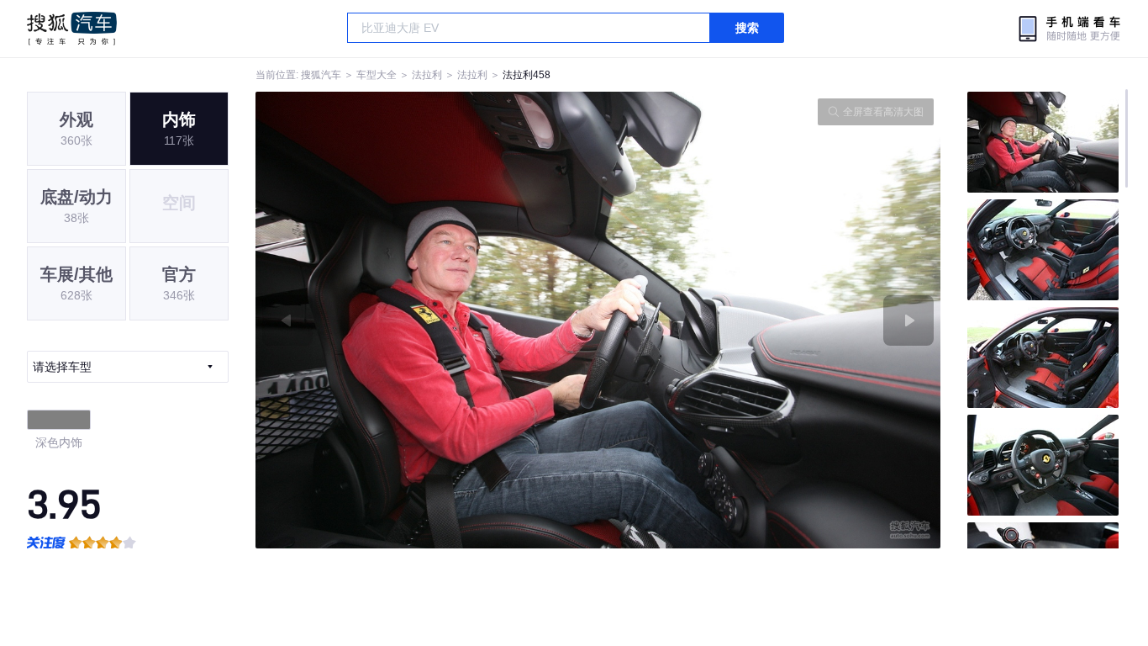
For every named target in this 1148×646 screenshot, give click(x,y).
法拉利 (427, 75)
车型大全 (376, 75)
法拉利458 (526, 75)
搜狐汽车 (72, 28)
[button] (426, 320)
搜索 (747, 27)
